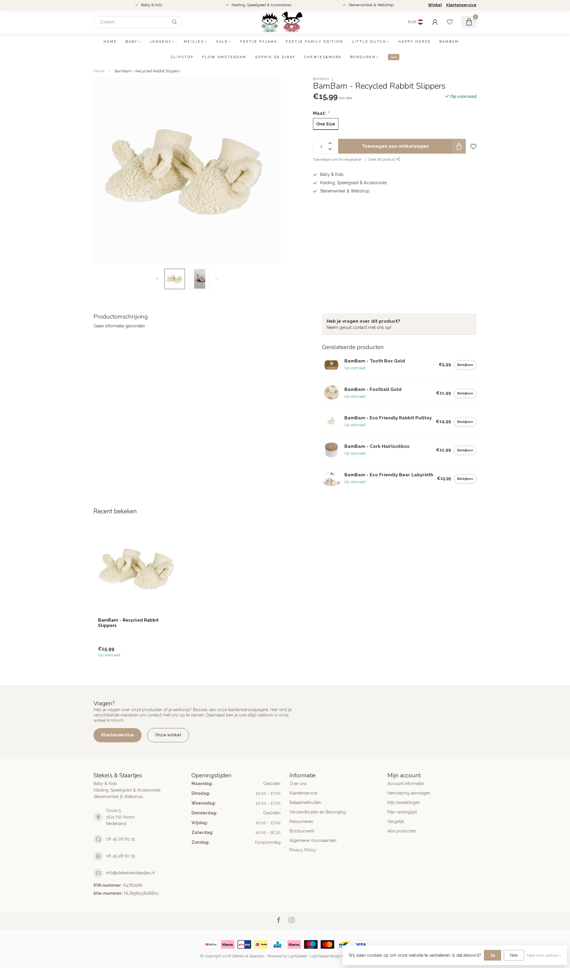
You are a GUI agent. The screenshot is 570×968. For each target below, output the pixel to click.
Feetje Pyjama (258, 42)
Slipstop (182, 57)
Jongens (161, 42)
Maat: (321, 113)
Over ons (298, 783)
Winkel (435, 5)
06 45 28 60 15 (120, 839)
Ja (492, 955)
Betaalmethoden (305, 802)
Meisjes (194, 42)
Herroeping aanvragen (408, 793)
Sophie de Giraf (275, 57)
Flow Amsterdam (224, 57)
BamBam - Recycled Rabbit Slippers (147, 71)
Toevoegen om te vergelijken (337, 159)
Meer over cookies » (544, 955)
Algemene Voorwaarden (312, 840)
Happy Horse (414, 42)
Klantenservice (461, 5)
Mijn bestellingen (403, 802)
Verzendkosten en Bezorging (317, 812)
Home (110, 42)
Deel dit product (382, 159)
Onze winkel (168, 735)
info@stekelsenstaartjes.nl (130, 872)
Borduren (363, 57)
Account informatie (405, 783)
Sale (222, 42)
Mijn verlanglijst (402, 812)
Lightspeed (297, 956)
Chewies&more (323, 57)
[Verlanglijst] (450, 22)
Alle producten (401, 831)
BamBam (449, 42)
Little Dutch (369, 42)
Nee (514, 955)
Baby (131, 42)
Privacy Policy (302, 850)
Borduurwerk (301, 831)
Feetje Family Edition (314, 42)
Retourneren (301, 821)
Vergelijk (395, 821)
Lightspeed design (325, 956)
